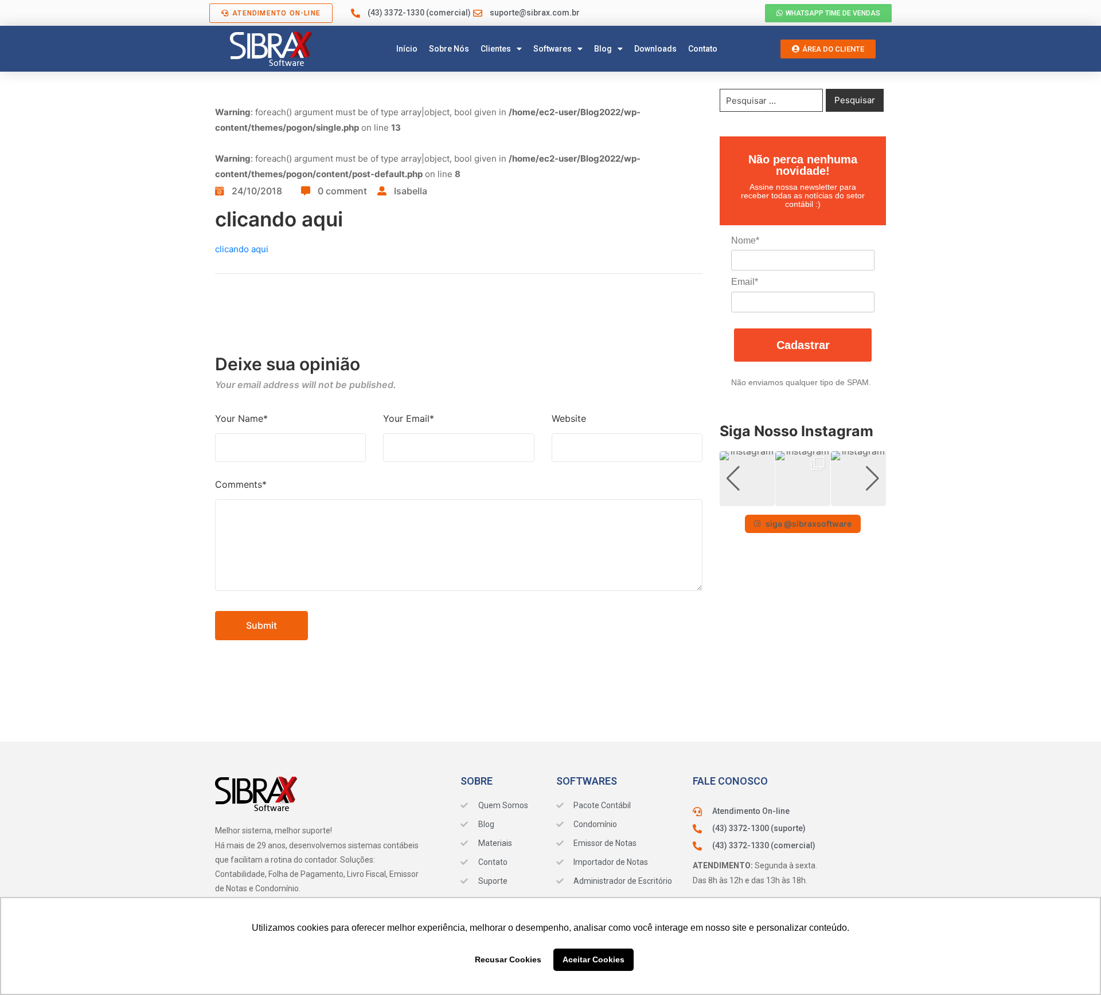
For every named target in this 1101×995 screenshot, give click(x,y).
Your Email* (408, 418)
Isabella (410, 191)
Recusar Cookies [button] (508, 959)
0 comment (342, 191)
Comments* (241, 484)
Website (569, 418)
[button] (803, 498)
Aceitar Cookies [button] (593, 959)
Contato (702, 48)
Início (406, 48)
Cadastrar (803, 345)
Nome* (745, 240)
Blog (603, 48)
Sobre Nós (449, 48)
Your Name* (241, 418)
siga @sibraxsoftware (809, 523)
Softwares (552, 48)
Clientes (496, 48)
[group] (747, 478)
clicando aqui (241, 249)
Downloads (655, 48)
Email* (744, 282)
